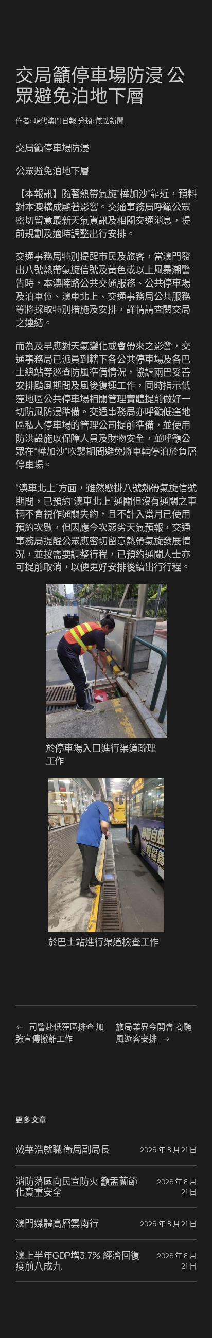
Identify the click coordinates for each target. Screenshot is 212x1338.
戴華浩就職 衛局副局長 (62, 1149)
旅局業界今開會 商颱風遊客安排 (153, 1032)
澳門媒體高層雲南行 (56, 1223)
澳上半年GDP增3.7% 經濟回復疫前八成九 (77, 1260)
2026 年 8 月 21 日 (168, 1149)
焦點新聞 (109, 121)
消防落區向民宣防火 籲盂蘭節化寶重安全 (76, 1186)
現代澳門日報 (54, 121)
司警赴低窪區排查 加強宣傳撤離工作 (59, 1032)
